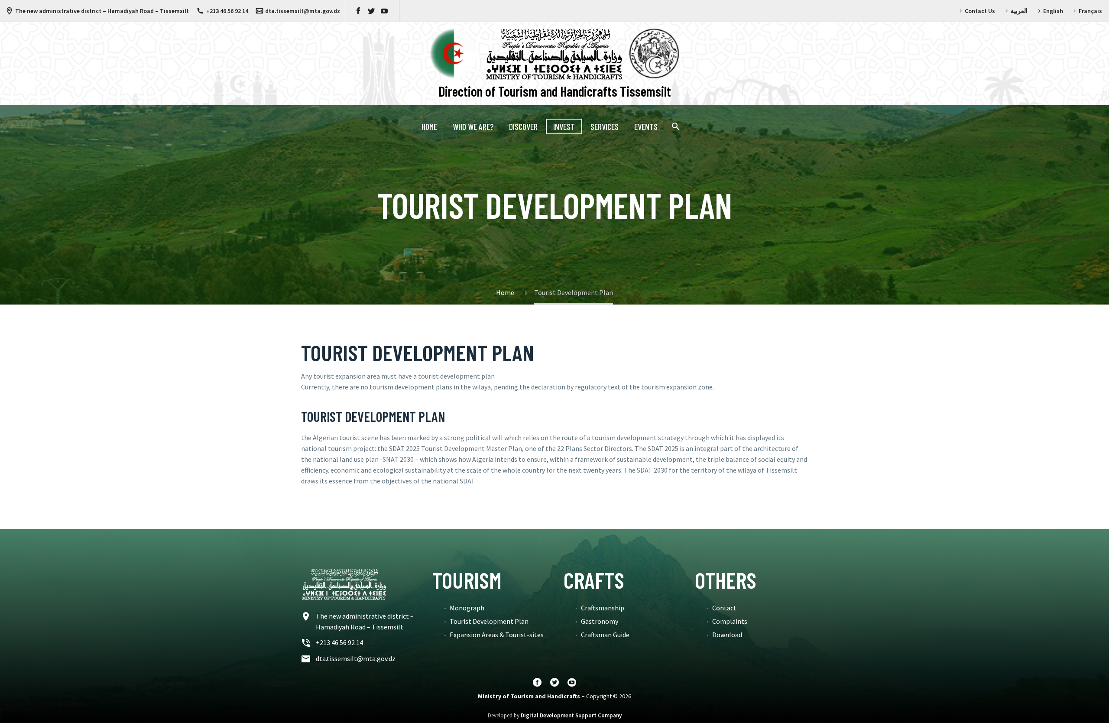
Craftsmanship (602, 607)
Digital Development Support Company (571, 715)
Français (1090, 11)
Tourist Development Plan (489, 621)
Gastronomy (599, 621)
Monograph (467, 607)
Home (429, 126)
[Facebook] (358, 10)
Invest (564, 126)
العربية (1019, 11)
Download (727, 634)
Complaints (729, 621)
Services (604, 126)
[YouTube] (384, 10)
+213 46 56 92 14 (227, 11)
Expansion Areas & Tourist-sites (497, 634)
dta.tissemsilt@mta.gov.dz (302, 11)
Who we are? (473, 126)
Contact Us (980, 11)
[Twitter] (371, 10)
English (1053, 11)
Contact (724, 607)
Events (646, 126)
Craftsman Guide (605, 634)
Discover (523, 126)
